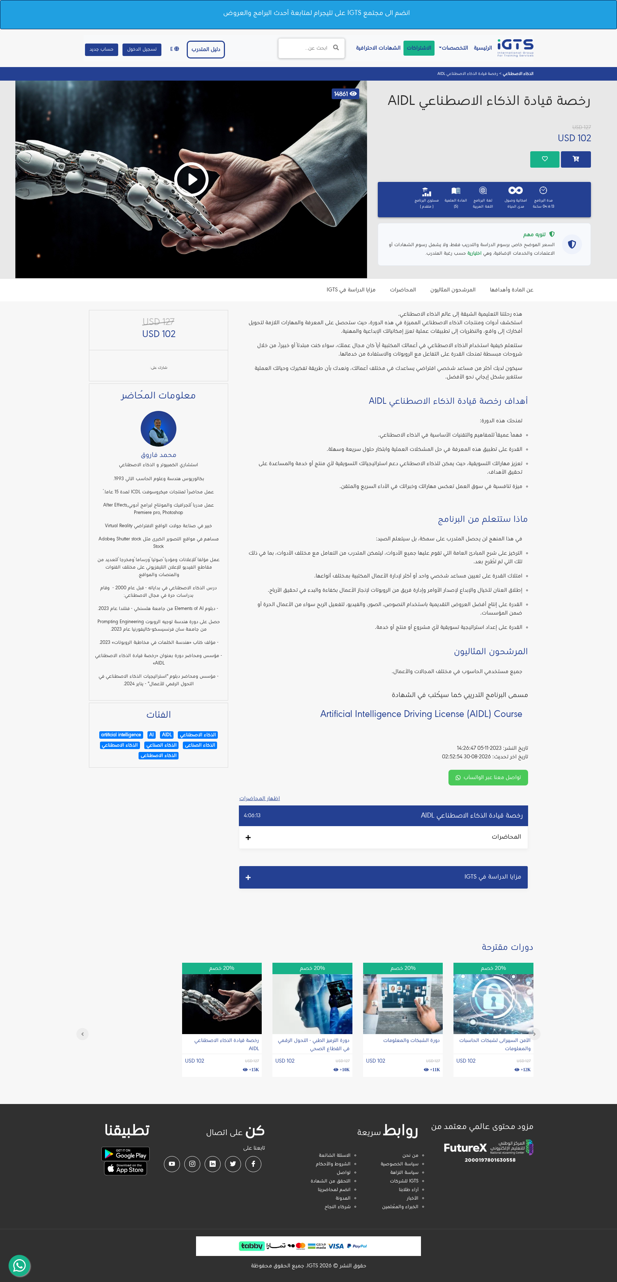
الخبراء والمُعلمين (400, 1207)
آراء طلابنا (408, 1189)
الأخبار (412, 1198)
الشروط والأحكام (333, 1164)
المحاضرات (403, 290)
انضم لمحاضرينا (334, 1189)
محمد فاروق (158, 455)
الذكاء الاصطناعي (517, 74)
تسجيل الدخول (142, 49)
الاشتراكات (419, 48)
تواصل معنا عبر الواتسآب (492, 777)
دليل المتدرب (205, 49)
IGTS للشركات (404, 1181)
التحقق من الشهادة (331, 1181)
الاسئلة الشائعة (335, 1155)
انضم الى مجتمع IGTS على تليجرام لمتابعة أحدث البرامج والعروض (316, 13)
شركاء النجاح (338, 1207)
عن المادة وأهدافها (511, 290)
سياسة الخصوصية (399, 1164)
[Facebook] (253, 1164)
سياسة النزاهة (404, 1172)
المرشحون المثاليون (453, 290)
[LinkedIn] (213, 1164)
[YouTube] (172, 1164)
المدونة (343, 1198)
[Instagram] (192, 1164)
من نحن (410, 1155)
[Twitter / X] (233, 1164)
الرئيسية (481, 48)
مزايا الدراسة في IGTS (351, 290)
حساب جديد (102, 49)
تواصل (344, 1172)
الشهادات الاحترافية (377, 48)
